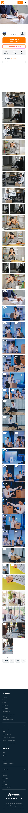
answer (6, 790)
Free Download (14, 40)
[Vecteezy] (2, 2)
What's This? (13, 58)
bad (12, 790)
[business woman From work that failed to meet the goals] (13, 146)
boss (18, 790)
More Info (6, 61)
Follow (22, 34)
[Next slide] (21, 791)
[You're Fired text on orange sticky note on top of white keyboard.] (10, 699)
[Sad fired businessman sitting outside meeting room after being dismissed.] (13, 99)
